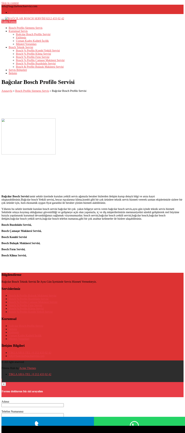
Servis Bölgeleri (18, 69)
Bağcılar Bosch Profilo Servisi (33, 34)
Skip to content (10, 3)
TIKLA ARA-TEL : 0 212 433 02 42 (30, 12)
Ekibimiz (21, 37)
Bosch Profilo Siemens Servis (25, 27)
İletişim (13, 73)
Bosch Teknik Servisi (21, 47)
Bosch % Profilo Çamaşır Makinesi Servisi (40, 60)
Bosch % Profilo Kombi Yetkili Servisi (38, 50)
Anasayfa (6, 90)
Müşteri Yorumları (26, 44)
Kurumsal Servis (18, 31)
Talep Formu (9, 21)
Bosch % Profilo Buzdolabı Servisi (36, 63)
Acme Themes (27, 368)
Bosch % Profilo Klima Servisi (33, 53)
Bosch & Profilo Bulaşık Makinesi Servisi (40, 66)
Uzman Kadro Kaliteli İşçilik (32, 40)
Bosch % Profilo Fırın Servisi (32, 57)
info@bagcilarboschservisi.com (26, 355)
